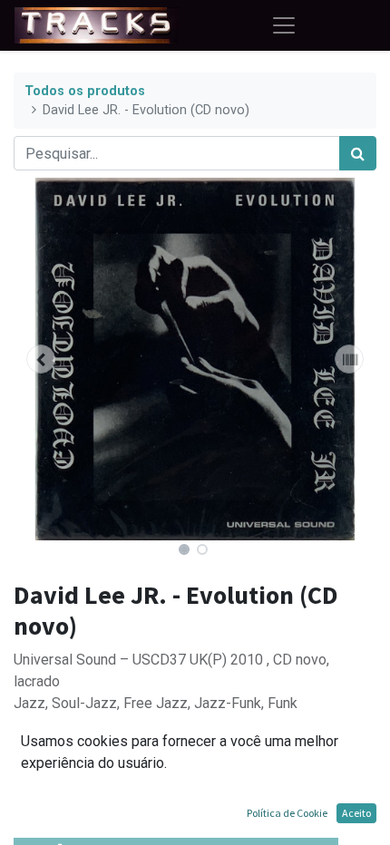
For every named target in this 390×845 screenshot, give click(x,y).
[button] (41, 359)
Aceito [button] (356, 813)
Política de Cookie (287, 813)
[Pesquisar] (357, 153)
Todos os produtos (84, 91)
